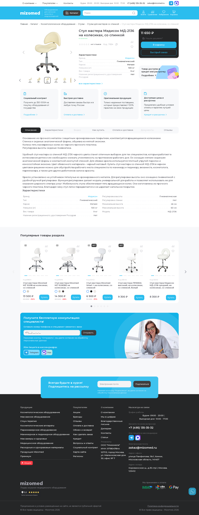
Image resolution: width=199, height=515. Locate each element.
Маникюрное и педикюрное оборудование (45, 434)
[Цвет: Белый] (24, 291)
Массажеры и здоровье (33, 438)
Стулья (81, 24)
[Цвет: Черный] (91, 291)
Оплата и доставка (83, 425)
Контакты (68, 3)
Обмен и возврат (82, 430)
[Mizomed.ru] (30, 13)
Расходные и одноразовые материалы (42, 447)
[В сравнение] (132, 41)
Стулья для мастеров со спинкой (103, 24)
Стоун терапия (28, 421)
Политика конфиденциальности (163, 506)
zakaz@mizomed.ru (156, 3)
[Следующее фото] (46, 260)
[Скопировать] (116, 44)
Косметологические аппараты (37, 425)
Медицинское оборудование (36, 443)
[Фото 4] (38, 275)
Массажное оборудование (35, 416)
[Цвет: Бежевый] (28, 291)
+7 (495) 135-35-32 (136, 3)
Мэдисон (129, 58)
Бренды (77, 416)
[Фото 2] (30, 275)
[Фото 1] (26, 275)
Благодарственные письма (112, 422)
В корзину (159, 45)
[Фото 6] (46, 275)
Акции (76, 412)
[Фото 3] (34, 275)
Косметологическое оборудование (58, 24)
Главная (24, 24)
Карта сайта (79, 452)
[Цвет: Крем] (94, 291)
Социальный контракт (85, 447)
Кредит (77, 438)
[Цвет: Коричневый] (63, 291)
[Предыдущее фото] (26, 260)
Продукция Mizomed (32, 452)
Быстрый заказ (158, 52)
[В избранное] (132, 46)
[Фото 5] (42, 275)
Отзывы (77, 421)
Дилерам (106, 428)
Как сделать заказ (83, 434)
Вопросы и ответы (83, 443)
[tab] (31, 130)
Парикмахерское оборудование (38, 430)
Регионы (78, 456)
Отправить (88, 333)
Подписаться (142, 384)
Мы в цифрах (108, 416)
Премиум (25, 456)
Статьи (104, 437)
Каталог (74, 13)
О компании (108, 412)
